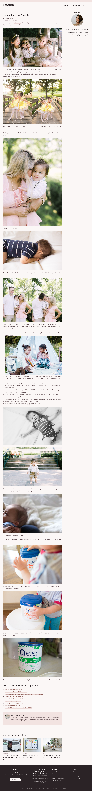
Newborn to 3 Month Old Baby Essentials (16, 692)
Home (65, 5)
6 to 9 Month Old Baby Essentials (14, 696)
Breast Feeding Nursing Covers (13, 705)
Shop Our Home (76, 778)
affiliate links (17, 23)
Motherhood (10, 11)
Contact (74, 773)
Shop (75, 1)
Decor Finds (55, 776)
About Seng (75, 771)
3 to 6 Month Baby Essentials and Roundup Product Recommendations (24, 694)
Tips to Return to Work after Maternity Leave (17, 703)
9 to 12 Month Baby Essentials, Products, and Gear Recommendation (23, 698)
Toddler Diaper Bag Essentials (13, 701)
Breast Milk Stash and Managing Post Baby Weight (18, 708)
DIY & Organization (74, 5)
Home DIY (54, 771)
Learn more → (77, 38)
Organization (55, 773)
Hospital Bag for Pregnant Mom (13, 689)
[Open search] (87, 5)
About (71, 1)
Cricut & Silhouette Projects (58, 778)
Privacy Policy (76, 776)
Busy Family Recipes (56, 780)
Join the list (15, 779)
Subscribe (79, 1)
